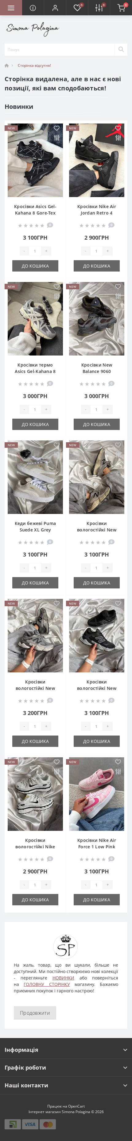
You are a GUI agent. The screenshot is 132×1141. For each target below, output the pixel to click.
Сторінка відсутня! (34, 65)
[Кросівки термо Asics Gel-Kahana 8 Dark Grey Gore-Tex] (35, 319)
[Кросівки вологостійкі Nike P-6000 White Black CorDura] (35, 794)
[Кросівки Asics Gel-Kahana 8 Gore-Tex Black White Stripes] (35, 160)
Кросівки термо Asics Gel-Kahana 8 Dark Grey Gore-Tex (35, 371)
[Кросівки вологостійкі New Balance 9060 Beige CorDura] (96, 477)
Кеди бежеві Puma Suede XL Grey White (35, 529)
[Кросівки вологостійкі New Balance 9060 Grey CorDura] (35, 635)
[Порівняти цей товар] (56, 138)
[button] (55, 7)
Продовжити (35, 1013)
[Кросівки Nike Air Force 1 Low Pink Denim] (96, 794)
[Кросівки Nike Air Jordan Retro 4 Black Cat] (96, 160)
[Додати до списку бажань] (56, 128)
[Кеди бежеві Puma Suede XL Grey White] (35, 477)
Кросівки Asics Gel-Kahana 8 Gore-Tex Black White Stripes (35, 212)
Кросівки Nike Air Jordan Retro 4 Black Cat (96, 212)
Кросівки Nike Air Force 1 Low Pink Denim (96, 846)
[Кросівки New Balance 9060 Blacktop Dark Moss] (96, 319)
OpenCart (76, 1106)
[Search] (121, 50)
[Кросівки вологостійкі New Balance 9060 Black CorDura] (96, 635)
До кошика (35, 266)
